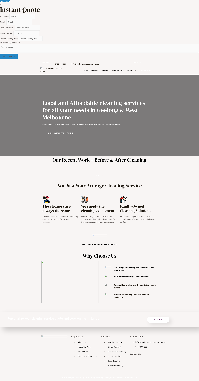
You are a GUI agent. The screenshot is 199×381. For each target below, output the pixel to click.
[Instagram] (148, 62)
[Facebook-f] (132, 360)
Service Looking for (9, 39)
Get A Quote (5, 1)
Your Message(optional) (10, 43)
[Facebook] (144, 62)
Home (86, 70)
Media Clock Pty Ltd (127, 377)
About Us (94, 70)
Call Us (99, 175)
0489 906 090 (60, 64)
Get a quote (158, 319)
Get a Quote (9, 56)
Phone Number (7, 28)
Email (3, 22)
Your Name (4, 16)
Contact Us (131, 70)
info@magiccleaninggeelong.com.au (85, 64)
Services (104, 70)
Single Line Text (6, 33)
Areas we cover (118, 70)
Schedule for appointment (60, 133)
